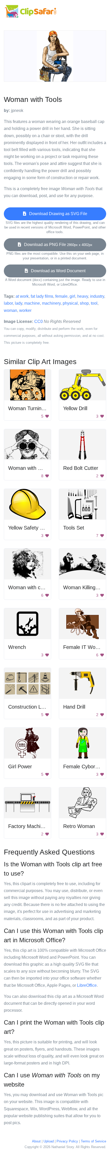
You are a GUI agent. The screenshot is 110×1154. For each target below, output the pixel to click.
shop (84, 303)
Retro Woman (79, 826)
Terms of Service (93, 1141)
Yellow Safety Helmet (32, 528)
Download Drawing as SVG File (56, 214)
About (36, 1141)
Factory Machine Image (35, 826)
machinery (51, 303)
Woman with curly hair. (34, 587)
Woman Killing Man (85, 587)
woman (10, 310)
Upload (48, 1141)
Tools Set (73, 528)
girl (72, 296)
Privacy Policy (67, 1141)
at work (22, 296)
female (61, 296)
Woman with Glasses (32, 468)
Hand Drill (74, 707)
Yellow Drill (75, 408)
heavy (82, 296)
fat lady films (42, 296)
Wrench (17, 647)
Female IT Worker (83, 647)
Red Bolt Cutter (80, 468)
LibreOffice (87, 985)
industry (97, 296)
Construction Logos (30, 707)
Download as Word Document (56, 271)
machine (32, 303)
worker (25, 310)
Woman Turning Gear (32, 408)
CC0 (38, 321)
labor (8, 303)
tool (94, 303)
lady (18, 303)
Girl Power (20, 766)
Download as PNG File (56, 244)
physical (70, 303)
